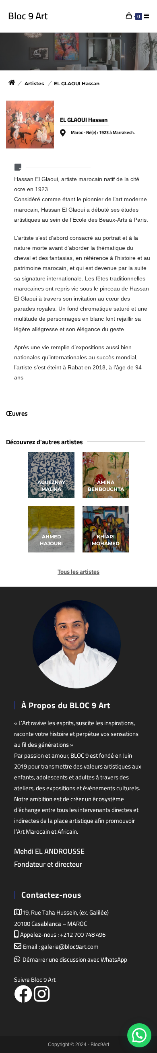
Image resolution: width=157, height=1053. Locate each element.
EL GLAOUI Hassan (76, 83)
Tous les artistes (78, 571)
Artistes (34, 83)
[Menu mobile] (146, 16)
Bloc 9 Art (28, 16)
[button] (139, 948)
